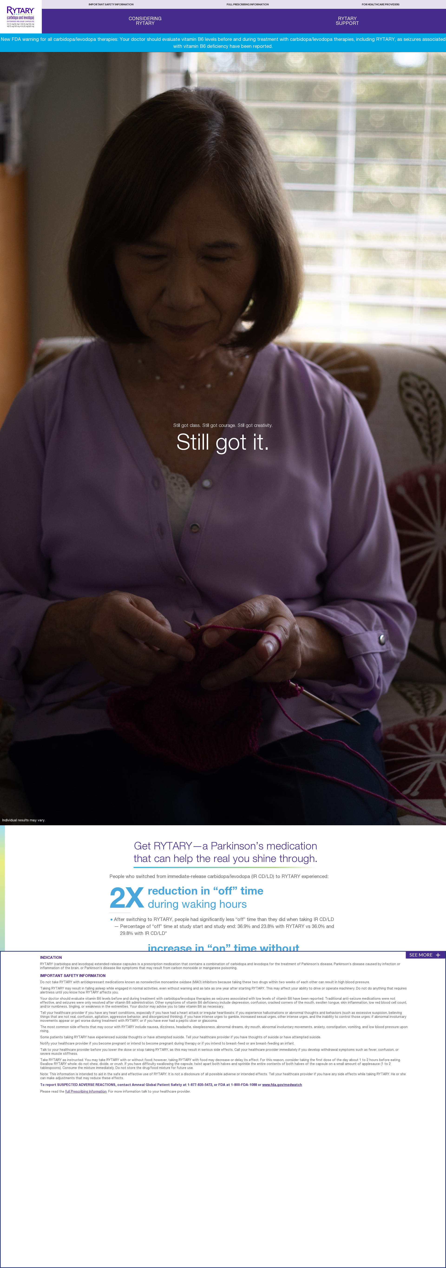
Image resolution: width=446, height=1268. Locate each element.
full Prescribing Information (86, 1092)
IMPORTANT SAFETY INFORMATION (111, 4)
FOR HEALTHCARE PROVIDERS (381, 4)
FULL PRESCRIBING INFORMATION (248, 4)
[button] (145, 21)
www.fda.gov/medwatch (282, 1085)
